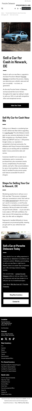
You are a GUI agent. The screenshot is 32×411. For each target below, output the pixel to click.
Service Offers (4, 384)
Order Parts (4, 386)
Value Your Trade (5, 380)
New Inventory (5, 356)
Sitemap (27, 402)
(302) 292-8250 (8, 334)
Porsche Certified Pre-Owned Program (11, 365)
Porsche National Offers (7, 358)
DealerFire (24, 398)
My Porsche (28, 1)
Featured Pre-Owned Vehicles (8, 371)
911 (2, 346)
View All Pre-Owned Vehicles (8, 367)
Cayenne (3, 348)
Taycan (3, 354)
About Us (3, 390)
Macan (3, 350)
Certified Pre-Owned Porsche (8, 369)
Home (2, 13)
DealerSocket (6, 400)
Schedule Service (26, 8)
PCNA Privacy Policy (6, 394)
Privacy (16, 402)
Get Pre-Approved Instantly (8, 378)
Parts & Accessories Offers (7, 388)
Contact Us (4, 392)
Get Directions (4, 328)
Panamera (3, 352)
